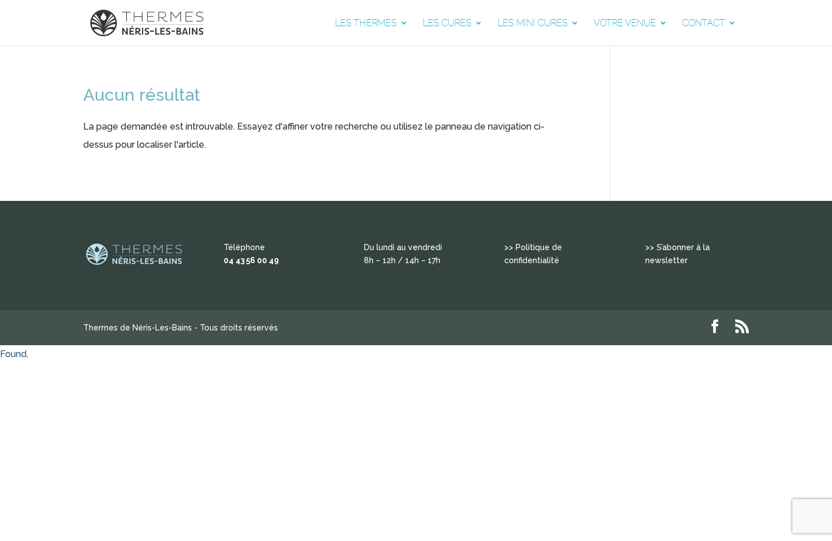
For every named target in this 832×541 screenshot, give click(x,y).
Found (13, 354)
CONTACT (703, 23)
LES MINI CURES (533, 23)
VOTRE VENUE (625, 23)
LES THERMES (366, 23)
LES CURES (447, 23)
